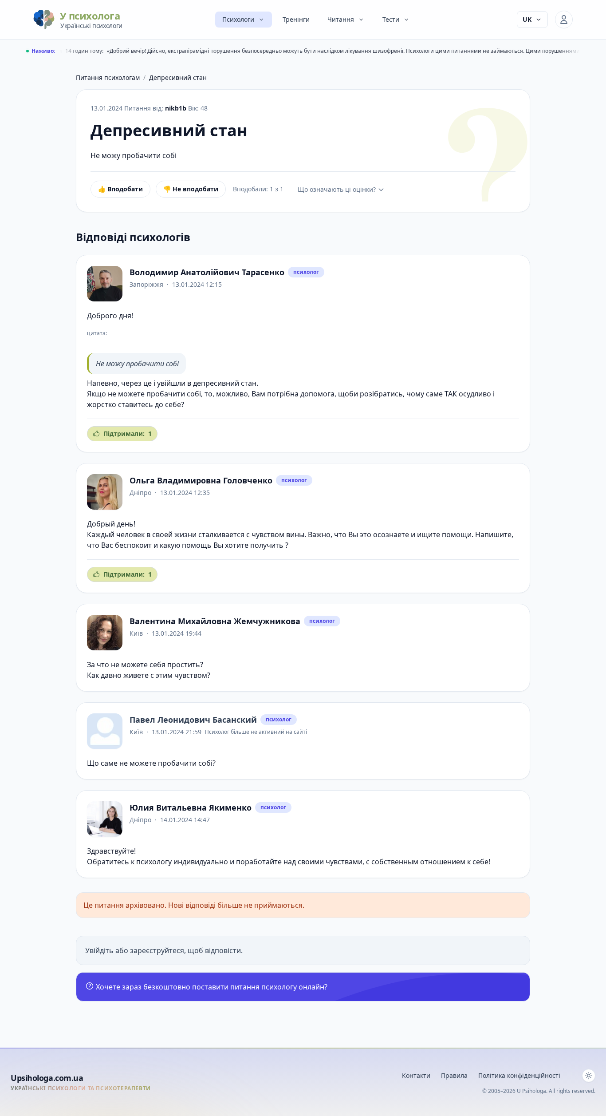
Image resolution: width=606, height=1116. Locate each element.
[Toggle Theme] (588, 1075)
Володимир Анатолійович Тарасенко (207, 272)
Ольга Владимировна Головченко (201, 480)
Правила (454, 1075)
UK (527, 19)
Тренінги (296, 19)
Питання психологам (108, 77)
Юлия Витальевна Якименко (191, 807)
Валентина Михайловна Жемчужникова (215, 621)
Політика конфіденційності (519, 1075)
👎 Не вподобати (190, 189)
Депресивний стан (178, 77)
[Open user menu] (564, 19)
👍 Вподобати (120, 189)
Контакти (416, 1075)
